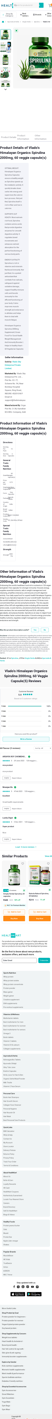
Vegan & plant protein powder (13, 1324)
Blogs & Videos (9, 1215)
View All (48, 856)
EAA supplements (10, 1003)
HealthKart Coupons (11, 1192)
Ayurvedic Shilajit (9, 1063)
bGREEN (6, 1271)
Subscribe (44, 960)
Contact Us (7, 1139)
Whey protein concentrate (13, 984)
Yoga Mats (6, 1402)
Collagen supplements (11, 1049)
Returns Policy (8, 1154)
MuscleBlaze (8, 1256)
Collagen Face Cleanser (12, 1105)
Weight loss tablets (9, 1337)
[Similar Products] (14, 874)
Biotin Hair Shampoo (11, 1097)
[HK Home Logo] (12, 5)
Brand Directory (9, 1207)
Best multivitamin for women (14, 1026)
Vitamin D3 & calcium (11, 1045)
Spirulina (14, 658)
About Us (6, 1176)
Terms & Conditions (10, 1165)
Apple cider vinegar (10, 1241)
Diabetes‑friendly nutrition (12, 1381)
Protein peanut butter (11, 1226)
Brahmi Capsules (9, 1071)
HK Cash (6, 1188)
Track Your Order (9, 1162)
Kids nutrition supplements (12, 1366)
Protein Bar (7, 1237)
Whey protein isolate (11, 981)
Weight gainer (8, 996)
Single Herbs (30, 658)
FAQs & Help (8, 1135)
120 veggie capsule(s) (32, 761)
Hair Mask (7, 1116)
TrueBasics (7, 1263)
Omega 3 (6, 1033)
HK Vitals (6, 1259)
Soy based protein (9, 1328)
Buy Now (14, 919)
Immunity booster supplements (14, 1357)
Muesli (5, 1233)
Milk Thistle (7, 1083)
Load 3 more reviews (24, 847)
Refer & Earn (8, 1180)
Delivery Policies (9, 1150)
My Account (7, 1143)
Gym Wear (6, 1409)
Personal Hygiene (10, 1109)
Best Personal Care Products (14, 1120)
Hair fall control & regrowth (12, 1349)
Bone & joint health (9, 1345)
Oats (5, 1229)
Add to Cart (16, 912)
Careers (6, 1203)
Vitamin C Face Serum (11, 1086)
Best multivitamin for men (13, 1022)
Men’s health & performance (13, 1373)
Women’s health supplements (13, 1370)
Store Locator (8, 1146)
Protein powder (9, 988)
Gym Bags (6, 1406)
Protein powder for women (12, 1321)
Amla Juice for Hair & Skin (13, 1075)
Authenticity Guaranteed (12, 1196)
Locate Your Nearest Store (13, 1199)
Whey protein (8, 977)
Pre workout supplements (13, 1007)
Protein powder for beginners (13, 1317)
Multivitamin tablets (11, 1018)
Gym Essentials (8, 1398)
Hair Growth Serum (10, 1101)
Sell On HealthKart (10, 1211)
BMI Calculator (8, 1131)
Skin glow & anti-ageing (11, 1353)
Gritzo (5, 1267)
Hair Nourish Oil (9, 1113)
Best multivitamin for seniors (14, 1030)
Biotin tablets (8, 1037)
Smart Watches (8, 1394)
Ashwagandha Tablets (12, 1060)
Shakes (6, 1245)
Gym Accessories (9, 1390)
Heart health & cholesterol (12, 1341)
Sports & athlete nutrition (11, 1377)
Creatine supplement (11, 1000)
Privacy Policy (8, 1158)
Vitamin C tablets (9, 1041)
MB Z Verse (7, 1275)
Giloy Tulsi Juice (9, 1067)
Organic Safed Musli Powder (14, 1079)
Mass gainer (8, 992)
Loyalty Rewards (9, 1184)
